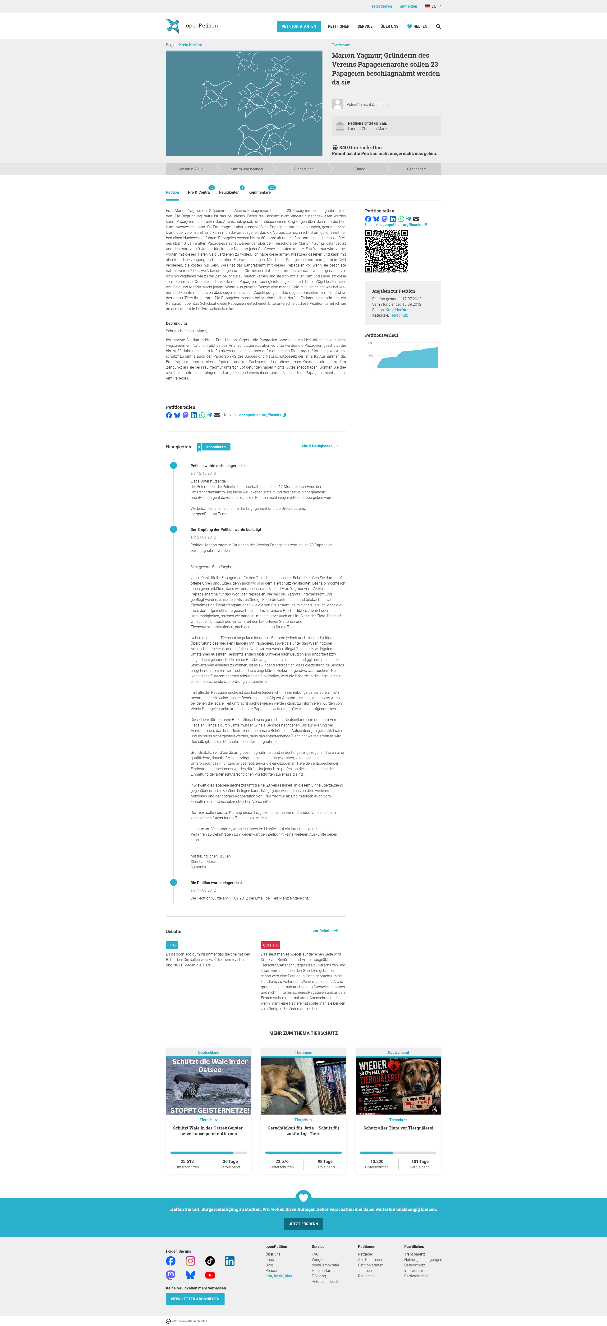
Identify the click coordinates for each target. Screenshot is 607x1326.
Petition (172, 192)
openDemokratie (325, 1265)
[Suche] (438, 26)
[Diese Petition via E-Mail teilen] (217, 415)
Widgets (318, 1259)
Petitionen (339, 26)
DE (433, 6)
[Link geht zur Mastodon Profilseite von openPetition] (170, 1275)
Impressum (413, 1270)
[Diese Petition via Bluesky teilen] (177, 415)
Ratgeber (365, 1254)
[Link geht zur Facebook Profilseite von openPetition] (170, 1261)
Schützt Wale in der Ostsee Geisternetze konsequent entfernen (208, 1130)
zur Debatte (323, 930)
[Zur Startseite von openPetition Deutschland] (192, 26)
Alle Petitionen (370, 1259)
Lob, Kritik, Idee (279, 1276)
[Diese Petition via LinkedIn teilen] (194, 415)
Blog (269, 1265)
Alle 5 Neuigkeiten (317, 446)
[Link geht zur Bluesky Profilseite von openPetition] (190, 1275)
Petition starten (299, 26)
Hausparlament (325, 1270)
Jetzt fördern (303, 1224)
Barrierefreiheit (416, 1276)
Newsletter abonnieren (195, 1299)
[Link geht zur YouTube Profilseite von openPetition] (210, 1275)
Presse (271, 1270)
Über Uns (390, 26)
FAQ (315, 1254)
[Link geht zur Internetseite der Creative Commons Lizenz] (169, 1321)
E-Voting (319, 1276)
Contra (270, 945)
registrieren (382, 6)
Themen (365, 1270)
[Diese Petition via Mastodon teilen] (186, 415)
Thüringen (303, 1052)
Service (365, 26)
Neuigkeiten (229, 190)
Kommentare (259, 190)
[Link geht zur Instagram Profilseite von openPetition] (190, 1261)
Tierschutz (341, 45)
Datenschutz (414, 1265)
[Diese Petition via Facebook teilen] (169, 415)
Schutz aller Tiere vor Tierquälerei (398, 1128)
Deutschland (208, 1052)
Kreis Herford (190, 44)
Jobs (270, 1259)
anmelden (408, 6)
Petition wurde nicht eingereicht (218, 466)
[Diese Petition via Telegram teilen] (209, 415)
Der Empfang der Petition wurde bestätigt (226, 529)
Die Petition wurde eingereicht (216, 883)
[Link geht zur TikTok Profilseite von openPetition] (210, 1261)
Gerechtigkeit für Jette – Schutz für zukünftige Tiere (304, 1130)
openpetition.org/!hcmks (260, 415)
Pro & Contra (199, 190)
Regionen (366, 1276)
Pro (172, 945)
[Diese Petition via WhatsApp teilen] (202, 415)
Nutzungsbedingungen (423, 1259)
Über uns (273, 1254)
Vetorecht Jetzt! (325, 1281)
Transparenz (414, 1254)
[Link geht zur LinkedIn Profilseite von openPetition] (230, 1261)
